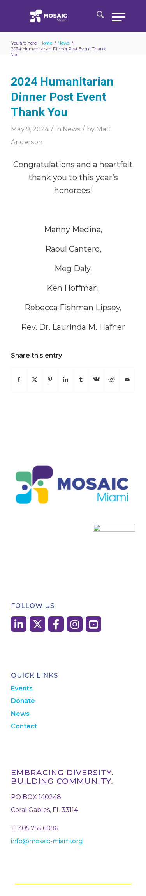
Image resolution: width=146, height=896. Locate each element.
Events (22, 688)
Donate (23, 701)
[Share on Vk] (96, 379)
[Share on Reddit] (112, 379)
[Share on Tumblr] (81, 379)
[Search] (96, 16)
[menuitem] (96, 16)
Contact (24, 726)
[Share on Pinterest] (50, 379)
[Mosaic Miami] (62, 16)
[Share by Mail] (127, 379)
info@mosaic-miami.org (47, 841)
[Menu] (114, 16)
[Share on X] (34, 379)
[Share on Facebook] (19, 379)
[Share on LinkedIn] (65, 379)
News (72, 129)
